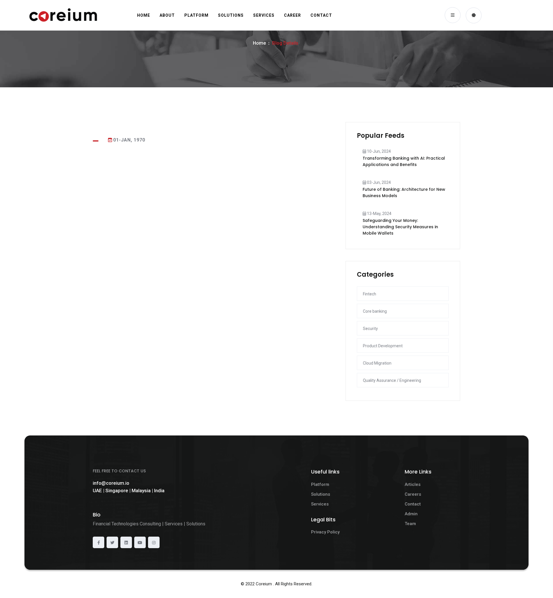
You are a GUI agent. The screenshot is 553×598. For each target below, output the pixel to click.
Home (259, 43)
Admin (411, 513)
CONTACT (321, 15)
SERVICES (263, 15)
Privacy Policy (325, 532)
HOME (143, 15)
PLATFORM (196, 15)
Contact (413, 504)
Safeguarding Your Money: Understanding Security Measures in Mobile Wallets (400, 227)
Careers (413, 494)
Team (410, 523)
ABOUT (167, 15)
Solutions (320, 494)
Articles (413, 484)
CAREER (292, 15)
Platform (320, 484)
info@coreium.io (111, 483)
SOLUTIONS (231, 15)
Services (320, 504)
